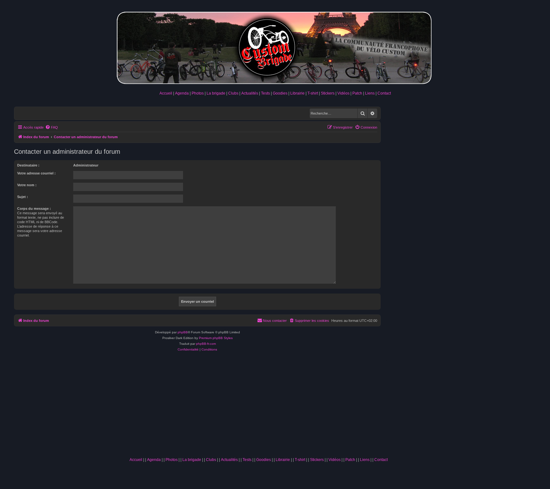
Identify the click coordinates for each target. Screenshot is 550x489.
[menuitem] (51, 127)
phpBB (183, 332)
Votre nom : (27, 185)
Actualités (249, 93)
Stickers (328, 93)
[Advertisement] (258, 406)
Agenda (182, 93)
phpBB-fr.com (206, 343)
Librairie (297, 93)
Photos (198, 93)
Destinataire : (28, 165)
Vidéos (343, 93)
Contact (384, 93)
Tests (265, 93)
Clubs (233, 93)
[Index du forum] (275, 47)
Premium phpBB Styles (216, 338)
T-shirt (312, 93)
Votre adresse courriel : (36, 173)
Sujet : (22, 197)
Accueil (165, 93)
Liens (370, 93)
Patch (357, 93)
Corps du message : (34, 208)
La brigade (216, 93)
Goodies (280, 93)
